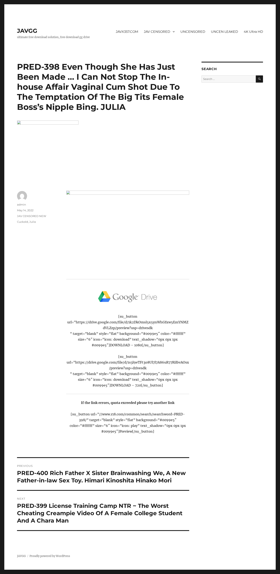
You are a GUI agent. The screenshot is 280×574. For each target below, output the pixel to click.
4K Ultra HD (253, 32)
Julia (32, 221)
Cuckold (22, 221)
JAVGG (27, 30)
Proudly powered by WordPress (50, 556)
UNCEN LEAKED (224, 32)
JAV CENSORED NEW (31, 216)
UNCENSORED (192, 32)
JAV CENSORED (157, 32)
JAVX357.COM (127, 32)
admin (21, 204)
